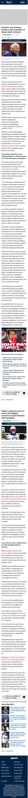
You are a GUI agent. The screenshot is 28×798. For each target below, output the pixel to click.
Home (3, 399)
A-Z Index (4, 781)
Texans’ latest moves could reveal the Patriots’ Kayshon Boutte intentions (14, 378)
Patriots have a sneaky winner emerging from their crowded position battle (13, 359)
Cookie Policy (18, 773)
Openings (17, 762)
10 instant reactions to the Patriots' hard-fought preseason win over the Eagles (14, 384)
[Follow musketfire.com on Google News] (24, 393)
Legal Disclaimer (6, 776)
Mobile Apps (5, 767)
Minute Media (10, 785)
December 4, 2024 (7, 128)
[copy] (11, 38)
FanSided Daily (18, 767)
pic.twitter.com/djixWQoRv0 (10, 124)
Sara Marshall (7, 34)
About (3, 762)
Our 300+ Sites (18, 765)
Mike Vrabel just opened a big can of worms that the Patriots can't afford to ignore (14, 365)
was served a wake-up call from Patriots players (13, 86)
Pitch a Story (5, 770)
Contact (3, 765)
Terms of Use (5, 773)
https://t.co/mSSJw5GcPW (10, 122)
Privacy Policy (18, 770)
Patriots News (9, 399)
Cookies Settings (19, 781)
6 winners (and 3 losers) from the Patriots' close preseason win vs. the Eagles (13, 372)
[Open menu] (2, 2)
